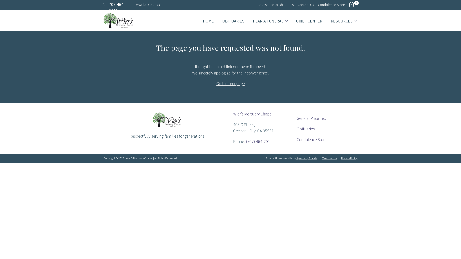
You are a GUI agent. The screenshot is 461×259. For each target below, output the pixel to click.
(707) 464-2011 (259, 141)
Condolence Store (311, 140)
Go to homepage (230, 84)
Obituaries (306, 129)
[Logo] (167, 127)
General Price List (311, 118)
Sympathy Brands (306, 158)
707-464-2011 (117, 7)
